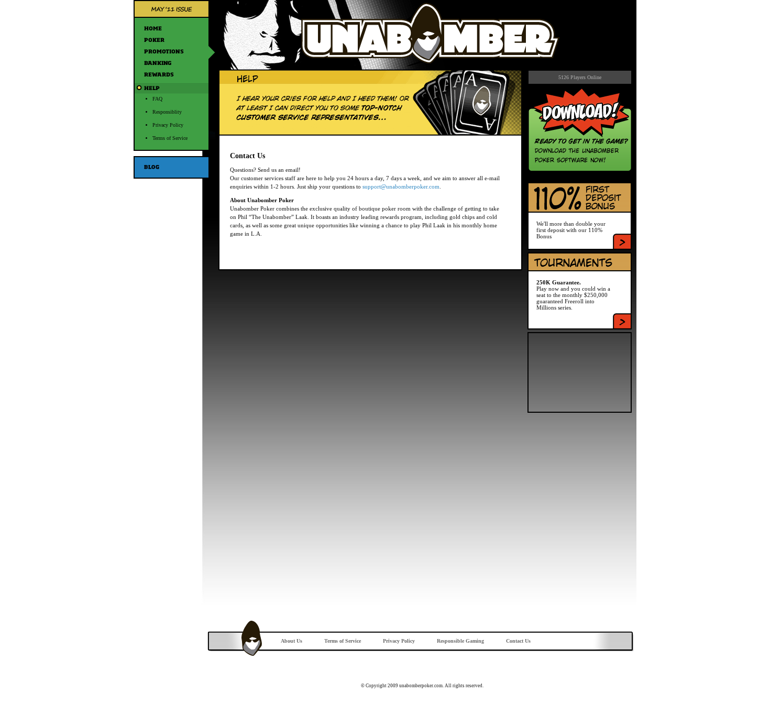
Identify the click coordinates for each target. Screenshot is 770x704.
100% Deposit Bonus (622, 241)
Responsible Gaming (460, 641)
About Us (291, 641)
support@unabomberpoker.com (400, 186)
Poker (174, 40)
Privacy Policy (167, 125)
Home (174, 28)
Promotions (174, 51)
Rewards (174, 74)
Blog (174, 167)
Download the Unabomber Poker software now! (579, 129)
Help (174, 88)
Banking (174, 63)
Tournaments (622, 320)
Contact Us (518, 641)
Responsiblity (167, 112)
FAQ (157, 99)
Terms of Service (170, 138)
